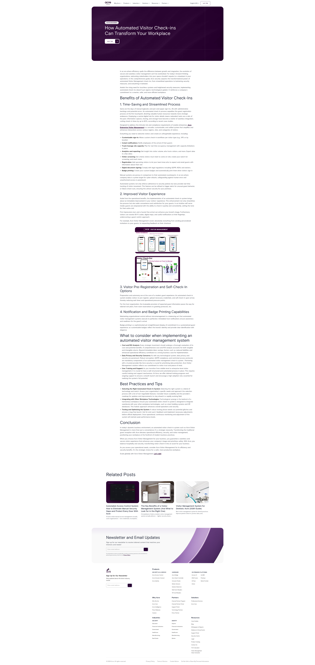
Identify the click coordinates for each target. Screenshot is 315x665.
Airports (174, 623)
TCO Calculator (195, 648)
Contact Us (194, 645)
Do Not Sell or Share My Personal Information (195, 661)
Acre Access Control (157, 575)
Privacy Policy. (127, 555)
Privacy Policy (150, 661)
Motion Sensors (176, 584)
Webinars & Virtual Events (198, 630)
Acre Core (155, 604)
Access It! (194, 575)
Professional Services (197, 601)
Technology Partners (177, 610)
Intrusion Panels (176, 581)
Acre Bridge (175, 575)
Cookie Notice (174, 661)
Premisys (203, 578)
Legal (192, 639)
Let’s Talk (205, 3)
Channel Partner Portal (178, 604)
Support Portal (175, 607)
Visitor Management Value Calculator (196, 651)
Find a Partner (175, 613)
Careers (154, 613)
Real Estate (155, 638)
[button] (118, 3)
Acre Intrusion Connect (158, 578)
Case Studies (194, 621)
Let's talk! (157, 454)
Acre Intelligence (156, 607)
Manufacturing (156, 635)
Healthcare (155, 632)
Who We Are (155, 601)
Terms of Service (162, 661)
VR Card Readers (176, 593)
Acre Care (194, 604)
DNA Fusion (195, 578)
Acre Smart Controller (177, 578)
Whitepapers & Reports (197, 627)
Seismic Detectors (177, 587)
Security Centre (195, 636)
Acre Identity (155, 581)
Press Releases (156, 610)
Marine (173, 638)
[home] (108, 3)
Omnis (193, 584)
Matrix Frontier (204, 581)
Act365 (203, 575)
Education (155, 623)
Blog (192, 624)
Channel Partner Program (178, 601)
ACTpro (194, 581)
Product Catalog (195, 642)
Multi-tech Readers (177, 590)
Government (155, 629)
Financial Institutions (157, 626)
